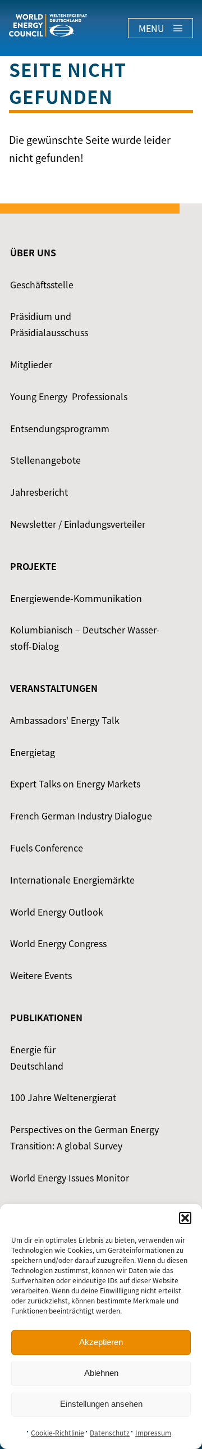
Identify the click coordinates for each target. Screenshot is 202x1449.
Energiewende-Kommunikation (76, 598)
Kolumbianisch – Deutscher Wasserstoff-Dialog (85, 638)
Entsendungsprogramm (59, 428)
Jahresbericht (39, 492)
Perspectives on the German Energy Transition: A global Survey (84, 1137)
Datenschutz (110, 1433)
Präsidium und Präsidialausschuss (49, 324)
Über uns (33, 252)
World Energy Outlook (56, 911)
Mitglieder (31, 364)
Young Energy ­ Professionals (68, 396)
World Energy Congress (58, 943)
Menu (151, 28)
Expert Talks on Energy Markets (75, 783)
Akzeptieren (101, 1342)
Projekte (33, 566)
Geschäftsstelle (42, 284)
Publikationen (46, 1017)
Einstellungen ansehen (101, 1404)
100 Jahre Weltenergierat (63, 1097)
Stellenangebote (45, 460)
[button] (185, 1218)
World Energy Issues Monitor (69, 1177)
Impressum (153, 1433)
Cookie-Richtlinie (57, 1433)
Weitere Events (41, 975)
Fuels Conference (46, 847)
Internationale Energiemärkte (72, 879)
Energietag (32, 752)
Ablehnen (101, 1373)
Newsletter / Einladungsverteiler (77, 524)
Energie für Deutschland (36, 1057)
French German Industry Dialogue (81, 815)
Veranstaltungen (54, 688)
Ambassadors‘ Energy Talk (65, 720)
